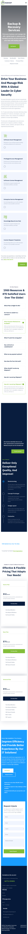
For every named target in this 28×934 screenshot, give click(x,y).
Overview (6, 58)
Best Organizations (17, 551)
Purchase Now (14, 603)
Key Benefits (13, 58)
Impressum (23, 925)
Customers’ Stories (9, 61)
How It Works (21, 58)
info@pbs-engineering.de (10, 885)
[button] (17, 451)
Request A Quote (14, 63)
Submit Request (13, 851)
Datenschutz (23, 927)
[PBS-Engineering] (6, 3)
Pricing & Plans (19, 61)
